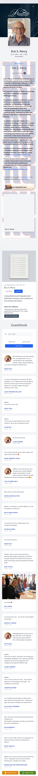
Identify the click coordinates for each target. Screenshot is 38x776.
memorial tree (26, 177)
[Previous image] (4, 587)
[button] (19, 586)
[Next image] (34, 587)
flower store (24, 179)
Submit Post (19, 346)
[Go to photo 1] (16, 598)
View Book (9, 291)
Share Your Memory (11, 316)
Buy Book (18, 291)
